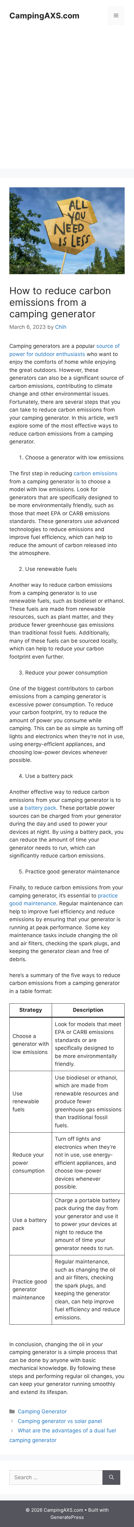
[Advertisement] (67, 101)
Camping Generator (42, 1411)
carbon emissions (95, 473)
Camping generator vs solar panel (60, 1421)
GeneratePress (67, 1517)
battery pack (40, 808)
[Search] (111, 1477)
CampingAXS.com (44, 15)
